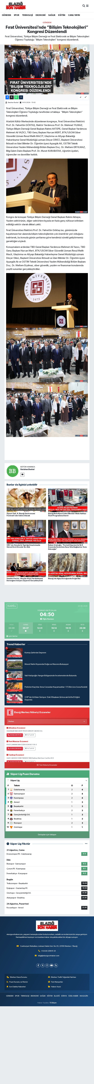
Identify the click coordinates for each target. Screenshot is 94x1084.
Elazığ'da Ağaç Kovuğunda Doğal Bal (64, 578)
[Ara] (83, 6)
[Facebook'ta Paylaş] (7, 97)
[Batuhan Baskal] (12, 471)
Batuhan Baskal (13, 102)
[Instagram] (47, 965)
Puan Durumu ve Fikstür (18, 982)
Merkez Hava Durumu (18, 977)
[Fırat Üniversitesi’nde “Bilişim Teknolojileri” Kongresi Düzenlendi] (47, 69)
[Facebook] (38, 965)
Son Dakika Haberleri (17, 987)
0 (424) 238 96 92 (16, 748)
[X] (43, 965)
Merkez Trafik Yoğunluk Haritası (63, 977)
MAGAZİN (84, 996)
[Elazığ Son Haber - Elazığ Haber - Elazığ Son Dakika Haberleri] (16, 6)
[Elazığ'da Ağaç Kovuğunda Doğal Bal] (68, 565)
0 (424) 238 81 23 (48, 951)
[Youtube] (51, 965)
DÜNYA (64, 996)
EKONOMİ (40, 15)
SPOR (16, 15)
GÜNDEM (6, 15)
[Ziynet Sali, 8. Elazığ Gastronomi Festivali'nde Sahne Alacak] (26, 500)
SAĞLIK (51, 15)
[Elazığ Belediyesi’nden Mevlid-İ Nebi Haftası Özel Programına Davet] (68, 500)
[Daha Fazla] (21, 97)
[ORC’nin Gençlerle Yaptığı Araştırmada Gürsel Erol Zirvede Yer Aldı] (26, 532)
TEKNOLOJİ (27, 15)
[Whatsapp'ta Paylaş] (16, 97)
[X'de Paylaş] (12, 97)
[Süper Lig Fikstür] (86, 844)
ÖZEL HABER (73, 996)
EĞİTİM (61, 15)
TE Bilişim (53, 1003)
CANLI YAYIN (74, 15)
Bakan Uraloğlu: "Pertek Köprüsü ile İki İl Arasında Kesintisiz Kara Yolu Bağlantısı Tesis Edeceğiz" (67, 547)
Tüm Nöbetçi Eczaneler (48, 765)
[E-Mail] (22, 475)
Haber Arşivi (56, 987)
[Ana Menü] (87, 6)
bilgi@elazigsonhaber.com (48, 956)
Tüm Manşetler (57, 982)
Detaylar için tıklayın (47, 835)
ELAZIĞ (57, 996)
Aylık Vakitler (13, 636)
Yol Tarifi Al (30, 735)
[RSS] (56, 965)
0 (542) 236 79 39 (16, 735)
